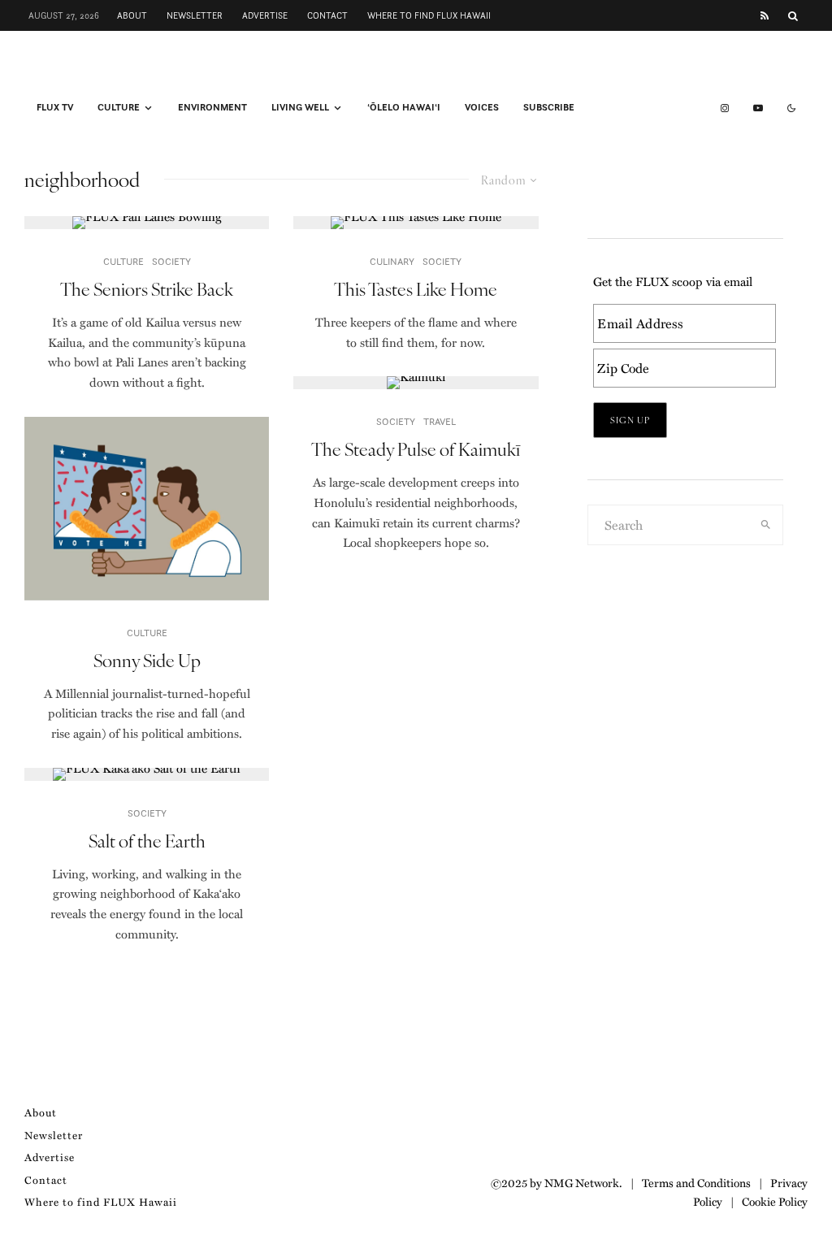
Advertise (265, 15)
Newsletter (195, 15)
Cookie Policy (775, 1201)
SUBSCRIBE (548, 107)
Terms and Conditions (696, 1182)
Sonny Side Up (147, 659)
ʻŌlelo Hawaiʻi (403, 107)
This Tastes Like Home (415, 288)
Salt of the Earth (147, 840)
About (132, 15)
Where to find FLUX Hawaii (429, 15)
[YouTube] (758, 108)
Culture (119, 107)
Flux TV (55, 107)
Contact (327, 15)
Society (171, 261)
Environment (212, 107)
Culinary (392, 261)
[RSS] (764, 15)
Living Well (300, 107)
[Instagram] (724, 108)
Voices (482, 107)
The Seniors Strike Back (146, 288)
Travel (439, 421)
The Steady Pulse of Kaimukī (415, 448)
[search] (765, 524)
